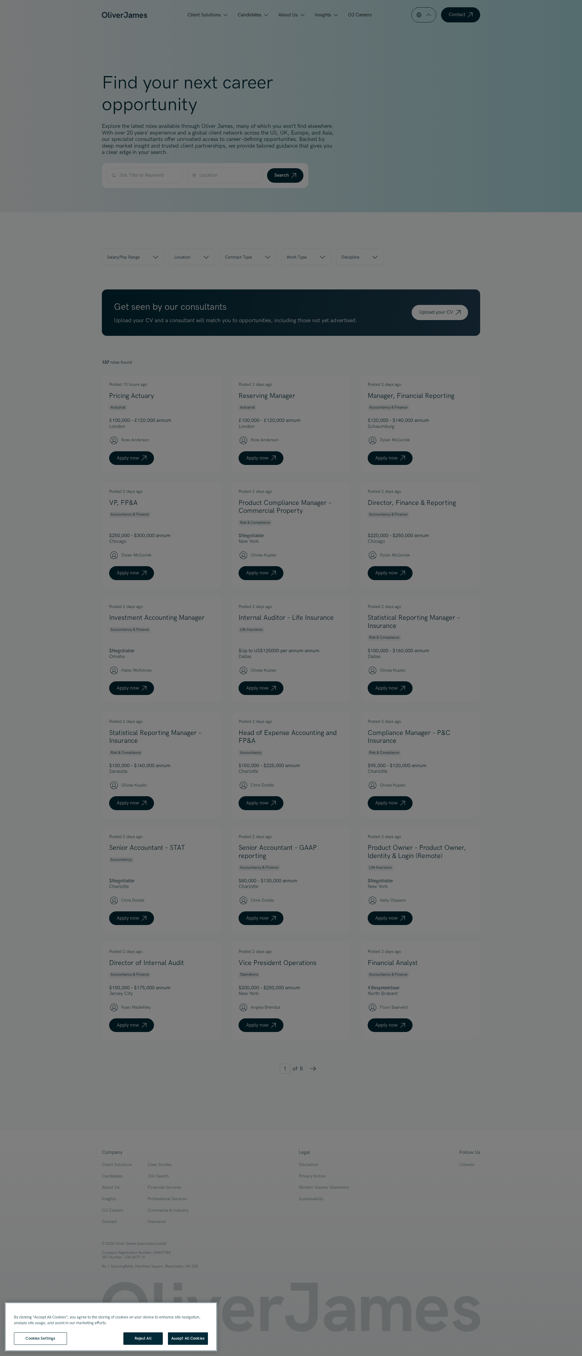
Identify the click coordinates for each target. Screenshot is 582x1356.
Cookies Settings (40, 1338)
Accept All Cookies (188, 1338)
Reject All (143, 1338)
